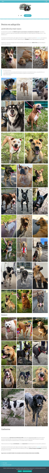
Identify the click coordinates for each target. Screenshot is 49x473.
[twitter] (21, 16)
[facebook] (18, 16)
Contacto (28, 15)
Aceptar (19, 471)
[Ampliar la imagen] (14, 216)
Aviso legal (5, 463)
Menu (3, 1)
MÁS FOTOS (9, 66)
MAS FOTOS (24, 185)
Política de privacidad (7, 464)
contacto (39, 38)
